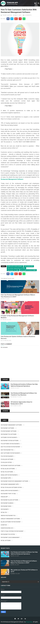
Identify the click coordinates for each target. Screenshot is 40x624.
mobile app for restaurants (9, 475)
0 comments (27, 15)
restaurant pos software (8, 434)
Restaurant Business (7, 503)
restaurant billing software (9, 500)
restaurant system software (28, 270)
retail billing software (8, 468)
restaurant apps (29, 266)
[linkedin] (25, 618)
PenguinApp (29, 622)
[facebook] (15, 618)
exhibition (4, 525)
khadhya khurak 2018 (7, 528)
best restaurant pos (7, 450)
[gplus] (22, 618)
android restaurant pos (8, 515)
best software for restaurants (10, 453)
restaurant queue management (10, 537)
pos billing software (7, 459)
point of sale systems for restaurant (12, 531)
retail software (6, 540)
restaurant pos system (8, 534)
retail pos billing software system (11, 487)
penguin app (4, 496)
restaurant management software (16, 268)
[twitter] (18, 618)
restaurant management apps (10, 484)
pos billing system (6, 462)
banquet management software (10, 518)
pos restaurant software (8, 431)
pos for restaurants (7, 456)
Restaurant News (6, 506)
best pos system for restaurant (10, 446)
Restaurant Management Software (12, 179)
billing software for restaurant (11, 521)
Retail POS (4, 512)
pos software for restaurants (10, 443)
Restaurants (5, 509)
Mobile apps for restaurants (15, 266)
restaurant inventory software (10, 465)
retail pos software (7, 471)
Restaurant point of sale (8, 493)
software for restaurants (9, 437)
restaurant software (13, 270)
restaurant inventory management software (14, 481)
